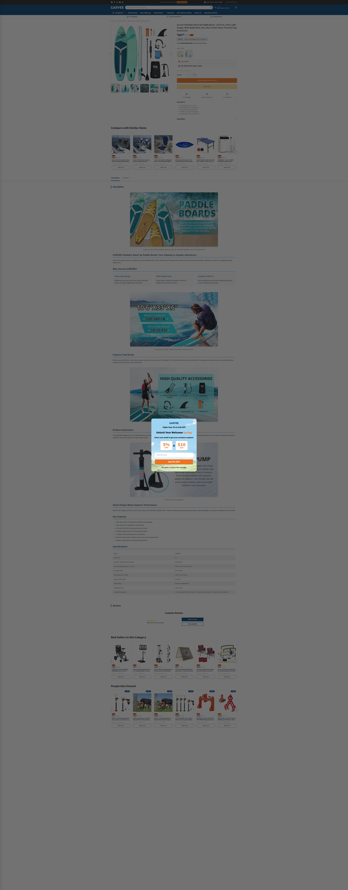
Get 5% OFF (174, 461)
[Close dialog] (194, 420)
